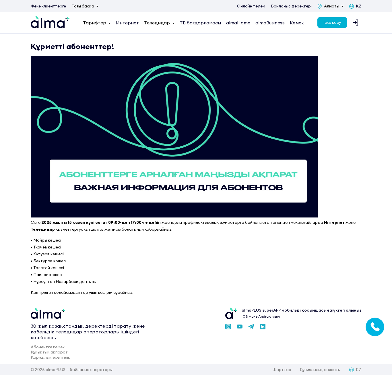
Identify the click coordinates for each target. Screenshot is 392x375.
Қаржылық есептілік (50, 357)
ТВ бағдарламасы (200, 23)
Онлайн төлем (251, 6)
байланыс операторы (91, 369)
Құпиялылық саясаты (320, 369)
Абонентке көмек (48, 346)
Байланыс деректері (291, 6)
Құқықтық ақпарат (49, 352)
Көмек (297, 23)
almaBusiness (270, 23)
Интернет (127, 23)
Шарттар (281, 369)
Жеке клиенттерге (48, 6)
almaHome (238, 23)
